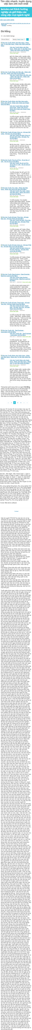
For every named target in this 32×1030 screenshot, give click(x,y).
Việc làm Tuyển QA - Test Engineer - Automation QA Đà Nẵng (20, 334)
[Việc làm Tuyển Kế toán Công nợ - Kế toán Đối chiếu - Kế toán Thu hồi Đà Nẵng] (16, 133)
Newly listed (20, 39)
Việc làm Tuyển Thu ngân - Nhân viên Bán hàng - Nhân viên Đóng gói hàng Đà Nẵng (20, 192)
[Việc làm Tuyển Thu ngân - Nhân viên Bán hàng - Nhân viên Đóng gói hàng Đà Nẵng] (16, 188)
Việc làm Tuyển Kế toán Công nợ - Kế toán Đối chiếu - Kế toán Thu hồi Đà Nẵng (20, 136)
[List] (27, 39)
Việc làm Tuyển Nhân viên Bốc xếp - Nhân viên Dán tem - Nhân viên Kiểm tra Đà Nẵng (20, 76)
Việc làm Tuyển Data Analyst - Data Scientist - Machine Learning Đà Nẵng (20, 278)
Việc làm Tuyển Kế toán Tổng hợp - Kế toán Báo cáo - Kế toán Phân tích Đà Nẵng (20, 221)
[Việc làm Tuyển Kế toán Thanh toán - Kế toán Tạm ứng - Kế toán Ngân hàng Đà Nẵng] (16, 303)
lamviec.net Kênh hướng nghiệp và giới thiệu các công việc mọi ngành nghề (15, 12)
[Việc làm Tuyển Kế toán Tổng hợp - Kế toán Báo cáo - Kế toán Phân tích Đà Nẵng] (16, 217)
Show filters (5, 39)
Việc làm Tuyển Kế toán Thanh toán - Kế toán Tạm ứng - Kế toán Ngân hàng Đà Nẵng (20, 307)
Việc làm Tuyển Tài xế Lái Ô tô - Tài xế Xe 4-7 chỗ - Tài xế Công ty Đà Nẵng (20, 164)
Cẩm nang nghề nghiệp (7, 20)
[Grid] (30, 39)
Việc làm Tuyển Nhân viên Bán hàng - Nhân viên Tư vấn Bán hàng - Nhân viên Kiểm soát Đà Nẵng (20, 48)
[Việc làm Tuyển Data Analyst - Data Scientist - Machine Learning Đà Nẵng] (16, 275)
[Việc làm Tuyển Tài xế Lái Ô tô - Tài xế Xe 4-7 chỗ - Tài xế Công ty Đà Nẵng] (16, 160)
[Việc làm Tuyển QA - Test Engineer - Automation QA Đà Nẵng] (16, 331)
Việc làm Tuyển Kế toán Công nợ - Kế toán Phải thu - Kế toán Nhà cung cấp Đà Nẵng (20, 249)
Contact (16, 511)
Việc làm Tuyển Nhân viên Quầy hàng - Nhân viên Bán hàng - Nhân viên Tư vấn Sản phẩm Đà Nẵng (20, 361)
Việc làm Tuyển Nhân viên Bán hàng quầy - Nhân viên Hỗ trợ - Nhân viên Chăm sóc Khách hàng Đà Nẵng (20, 108)
